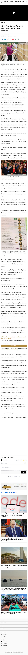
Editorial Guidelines (20, 417)
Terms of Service (7, 349)
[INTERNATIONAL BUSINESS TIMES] (14, 2)
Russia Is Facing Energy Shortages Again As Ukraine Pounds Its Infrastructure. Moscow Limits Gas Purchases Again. (13, 539)
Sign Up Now (7, 487)
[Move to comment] (18, 39)
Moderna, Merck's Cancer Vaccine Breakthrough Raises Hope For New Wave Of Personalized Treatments (12, 515)
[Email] (15, 39)
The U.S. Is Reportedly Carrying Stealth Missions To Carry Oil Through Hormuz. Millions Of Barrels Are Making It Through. (13, 590)
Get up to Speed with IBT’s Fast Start (19, 484)
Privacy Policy (15, 349)
